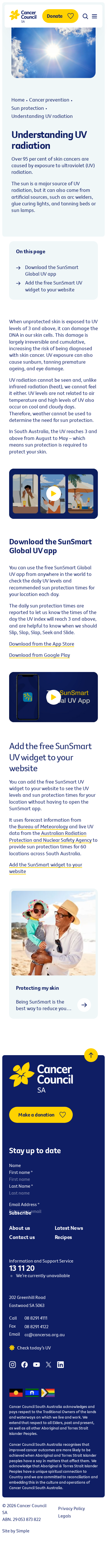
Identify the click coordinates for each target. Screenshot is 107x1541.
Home (18, 99)
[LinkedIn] (60, 1364)
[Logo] (23, 16)
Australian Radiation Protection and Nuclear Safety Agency (50, 836)
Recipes (63, 1237)
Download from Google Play (39, 655)
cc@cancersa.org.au (45, 1334)
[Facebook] (24, 1364)
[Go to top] (91, 1055)
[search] (85, 16)
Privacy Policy (71, 1508)
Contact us (22, 1237)
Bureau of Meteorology (42, 826)
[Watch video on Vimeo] (53, 493)
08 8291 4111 (36, 1318)
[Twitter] (48, 1364)
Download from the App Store (41, 643)
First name (21, 1172)
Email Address (24, 1204)
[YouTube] (36, 1364)
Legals (64, 1516)
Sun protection (27, 108)
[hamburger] (94, 16)
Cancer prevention (49, 99)
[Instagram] (12, 1364)
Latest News (69, 1227)
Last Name (21, 1186)
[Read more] (84, 1005)
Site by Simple (15, 1531)
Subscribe (20, 1212)
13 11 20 (22, 1268)
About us (19, 1227)
